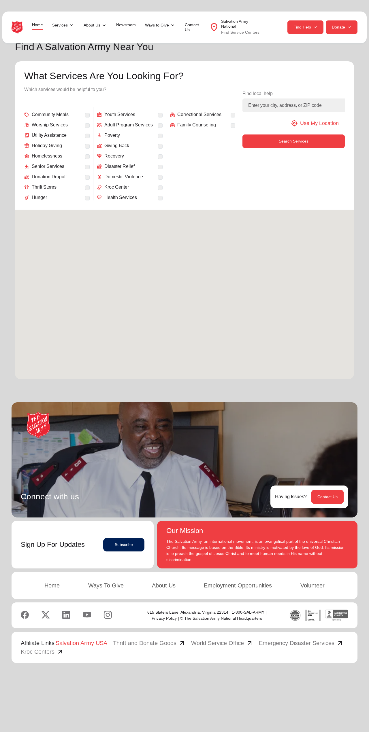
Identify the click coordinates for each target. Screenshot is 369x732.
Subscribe (124, 544)
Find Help (302, 27)
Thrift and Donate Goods (149, 643)
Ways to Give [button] (157, 25)
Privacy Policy (164, 618)
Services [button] (60, 25)
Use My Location (315, 123)
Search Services (293, 141)
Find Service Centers (240, 32)
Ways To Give (106, 585)
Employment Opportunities (238, 585)
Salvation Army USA (81, 643)
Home (37, 24)
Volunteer (312, 585)
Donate (338, 27)
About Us (164, 585)
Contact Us (192, 27)
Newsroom (126, 24)
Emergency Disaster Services (301, 643)
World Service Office (222, 643)
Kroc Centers (42, 651)
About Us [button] (92, 25)
